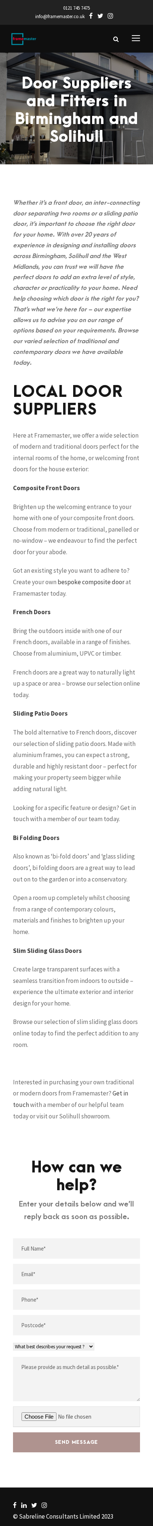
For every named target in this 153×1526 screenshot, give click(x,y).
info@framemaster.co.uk (60, 16)
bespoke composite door (91, 582)
